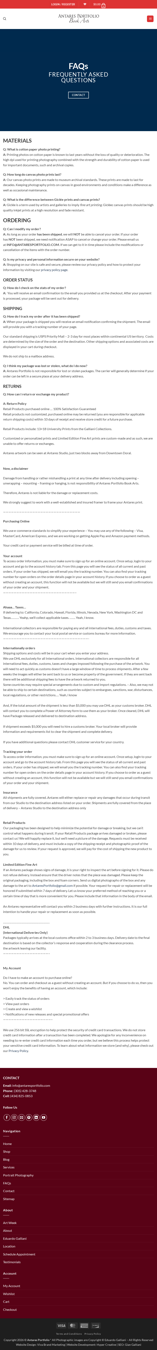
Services (9, 1167)
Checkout (10, 1309)
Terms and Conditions (69, 1333)
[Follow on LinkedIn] (36, 1117)
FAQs (7, 1183)
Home (7, 1144)
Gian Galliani (133, 1344)
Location (9, 1246)
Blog (6, 1159)
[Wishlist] (84, 4)
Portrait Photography (18, 1175)
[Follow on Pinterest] (29, 1117)
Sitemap (9, 1199)
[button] (99, 4)
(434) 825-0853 (21, 1096)
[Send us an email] (21, 1117)
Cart (6, 1301)
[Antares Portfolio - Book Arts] (79, 19)
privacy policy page (54, 270)
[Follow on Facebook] (6, 1117)
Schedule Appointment (19, 1254)
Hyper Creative (106, 1344)
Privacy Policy (92, 1333)
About (7, 1230)
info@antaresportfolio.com (31, 1085)
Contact (9, 1191)
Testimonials (12, 1262)
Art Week (10, 1223)
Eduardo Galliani (15, 1238)
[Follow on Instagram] (14, 1117)
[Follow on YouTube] (43, 1117)
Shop (6, 1151)
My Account (11, 1286)
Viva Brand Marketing (51, 1344)
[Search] (4, 19)
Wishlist (9, 1294)
